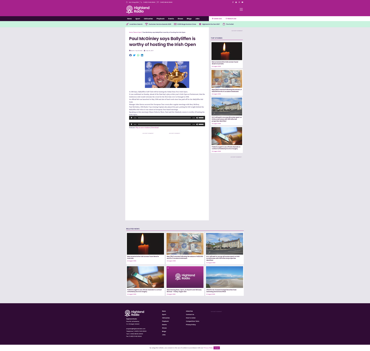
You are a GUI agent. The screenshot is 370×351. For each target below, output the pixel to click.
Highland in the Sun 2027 (211, 24)
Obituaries (148, 19)
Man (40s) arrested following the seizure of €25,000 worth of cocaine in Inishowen (227, 90)
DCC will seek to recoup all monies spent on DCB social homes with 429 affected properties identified (227, 119)
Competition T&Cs (192, 321)
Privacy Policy (191, 325)
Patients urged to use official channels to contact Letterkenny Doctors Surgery (226, 148)
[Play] (132, 118)
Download (155, 127)
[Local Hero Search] (127, 24)
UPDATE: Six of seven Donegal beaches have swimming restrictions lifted (221, 291)
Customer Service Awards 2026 (160, 24)
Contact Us (190, 314)
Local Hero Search (136, 24)
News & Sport (138, 32)
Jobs (197, 19)
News (129, 19)
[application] (167, 118)
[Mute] (197, 118)
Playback (160, 19)
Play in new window (143, 127)
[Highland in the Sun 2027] (200, 24)
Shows (180, 19)
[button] (130, 55)
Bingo (189, 19)
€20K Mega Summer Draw (186, 24)
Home (131, 32)
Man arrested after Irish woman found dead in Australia (225, 63)
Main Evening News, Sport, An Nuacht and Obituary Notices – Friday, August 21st (184, 291)
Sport (137, 19)
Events (171, 19)
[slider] (201, 117)
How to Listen (191, 318)
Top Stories (138, 51)
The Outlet (230, 24)
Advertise (189, 311)
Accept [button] (217, 348)
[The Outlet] (224, 24)
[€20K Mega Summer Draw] (175, 24)
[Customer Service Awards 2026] (146, 24)
